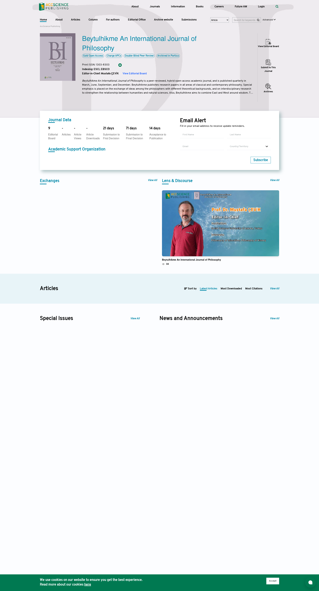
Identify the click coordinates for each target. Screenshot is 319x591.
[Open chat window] (310, 582)
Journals (155, 6)
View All (152, 180)
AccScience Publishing (50, 26)
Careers (219, 6)
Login (261, 6)
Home (43, 19)
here (87, 584)
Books (200, 6)
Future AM (241, 6)
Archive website (163, 19)
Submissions (189, 19)
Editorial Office (137, 19)
